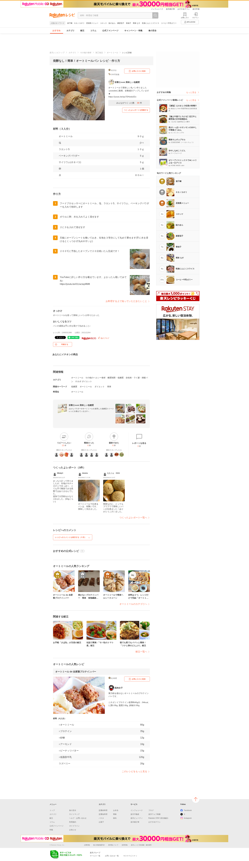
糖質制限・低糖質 (115, 377)
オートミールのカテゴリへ (133, 604)
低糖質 (74, 386)
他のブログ (104, 338)
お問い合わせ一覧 (112, 856)
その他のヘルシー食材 (95, 377)
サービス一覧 (95, 856)
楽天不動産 (135, 814)
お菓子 (101, 822)
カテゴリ (70, 30)
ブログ (151, 810)
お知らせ (72, 830)
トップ (52, 810)
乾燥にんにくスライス (150, 23)
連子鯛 (69, 23)
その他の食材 (85, 53)
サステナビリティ (130, 856)
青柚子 (128, 23)
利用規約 (72, 822)
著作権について (113, 845)
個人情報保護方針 (99, 845)
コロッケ (103, 23)
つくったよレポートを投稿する (136, 110)
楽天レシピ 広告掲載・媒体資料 (141, 845)
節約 (115, 818)
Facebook (188, 810)
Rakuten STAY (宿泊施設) (158, 818)
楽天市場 (196, 9)
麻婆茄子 (120, 23)
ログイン (195, 17)
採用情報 (125, 845)
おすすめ (56, 30)
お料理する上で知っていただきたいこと (126, 301)
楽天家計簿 (170, 9)
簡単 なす (136, 23)
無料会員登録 (191, 22)
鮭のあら (112, 23)
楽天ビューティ (137, 818)
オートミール (112, 53)
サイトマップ (74, 814)
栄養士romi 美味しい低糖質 (81, 405)
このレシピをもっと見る (134, 771)
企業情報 (87, 845)
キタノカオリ (79, 23)
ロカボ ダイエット (83, 381)
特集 (51, 830)
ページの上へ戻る (195, 799)
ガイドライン (74, 826)
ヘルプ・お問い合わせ (77, 818)
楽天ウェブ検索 (154, 814)
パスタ (101, 818)
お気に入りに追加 (139, 71)
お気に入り (185, 17)
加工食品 (99, 53)
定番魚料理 (103, 814)
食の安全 (152, 30)
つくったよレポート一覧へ (133, 517)
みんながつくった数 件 (129, 103)
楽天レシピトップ (57, 53)
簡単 (109, 386)
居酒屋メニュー (92, 23)
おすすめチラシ (184, 9)
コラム (93, 30)
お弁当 (115, 810)
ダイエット (100, 386)
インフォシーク (157, 9)
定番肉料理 (103, 810)
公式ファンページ (110, 30)
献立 (82, 30)
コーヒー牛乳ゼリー (169, 23)
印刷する (64, 344)
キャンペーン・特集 (133, 30)
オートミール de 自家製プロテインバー (75, 671)
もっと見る (191, 92)
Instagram (188, 818)
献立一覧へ (141, 651)
